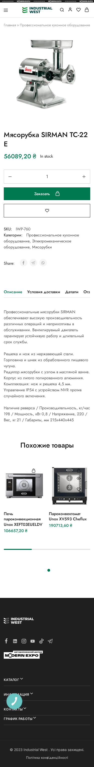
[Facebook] (6, 642)
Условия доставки (43, 292)
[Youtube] (32, 642)
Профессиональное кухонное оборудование (55, 25)
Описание (13, 292)
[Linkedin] (15, 642)
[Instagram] (24, 642)
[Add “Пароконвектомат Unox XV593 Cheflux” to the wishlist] (78, 489)
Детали (71, 292)
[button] (33, 471)
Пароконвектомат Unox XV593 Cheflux (67, 516)
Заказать (42, 194)
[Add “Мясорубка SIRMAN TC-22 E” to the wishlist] (47, 210)
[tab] (14, 291)
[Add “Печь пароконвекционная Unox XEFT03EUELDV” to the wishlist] (33, 489)
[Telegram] (50, 642)
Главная (10, 25)
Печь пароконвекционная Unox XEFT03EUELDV (23, 519)
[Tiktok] (41, 642)
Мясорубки (42, 247)
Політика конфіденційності (47, 757)
